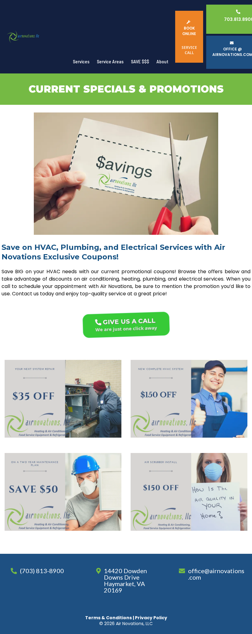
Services (81, 61)
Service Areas (110, 61)
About (162, 61)
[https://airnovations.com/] (23, 36)
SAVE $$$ (140, 61)
